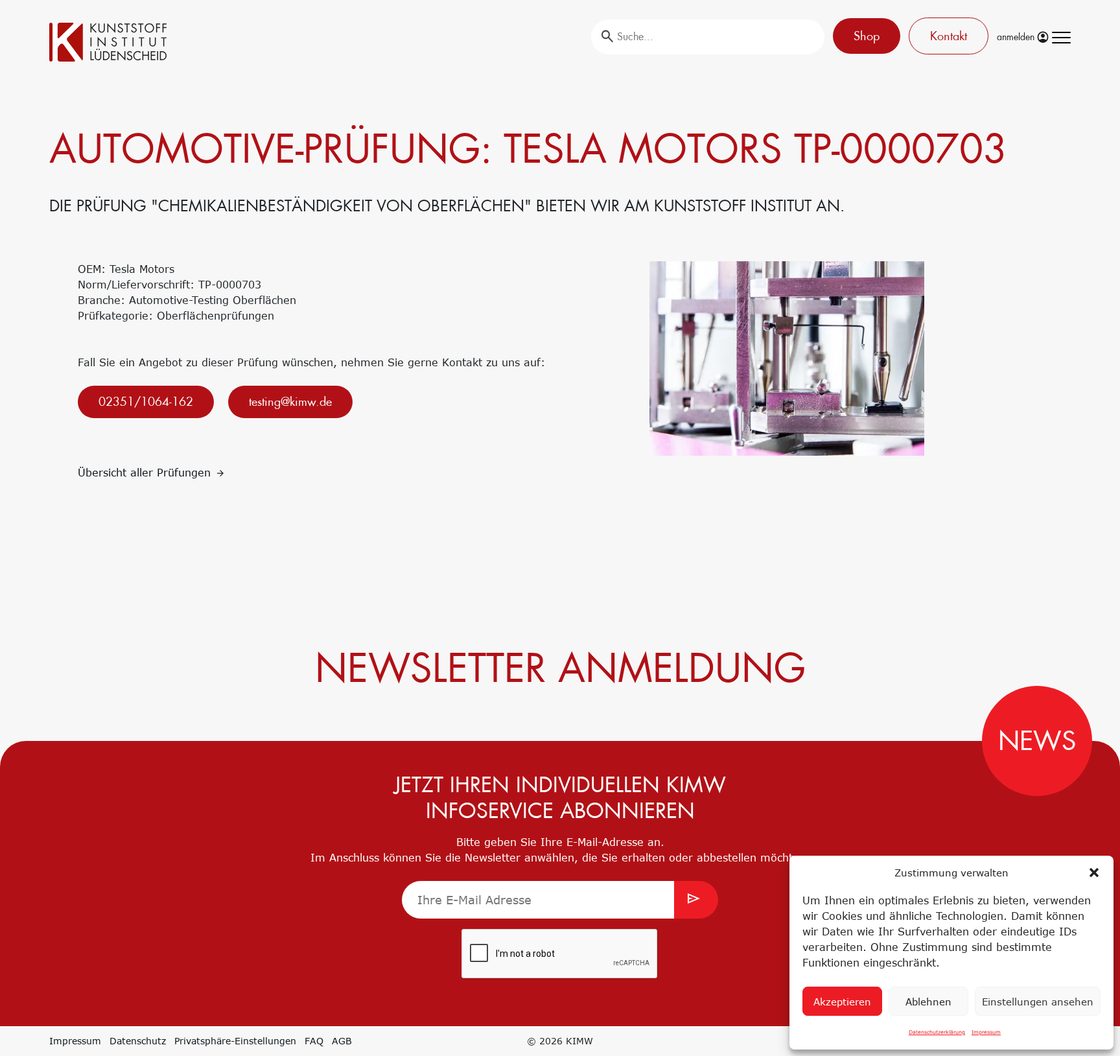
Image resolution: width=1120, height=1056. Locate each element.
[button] (1094, 872)
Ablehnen (928, 1001)
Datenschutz (138, 1040)
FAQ (314, 1040)
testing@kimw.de (290, 401)
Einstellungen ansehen (1037, 1001)
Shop (867, 36)
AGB (342, 1040)
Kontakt (948, 36)
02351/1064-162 (146, 401)
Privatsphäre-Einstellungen (235, 1040)
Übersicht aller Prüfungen (146, 472)
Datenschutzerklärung (937, 1032)
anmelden (1017, 37)
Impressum (986, 1032)
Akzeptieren (842, 1001)
